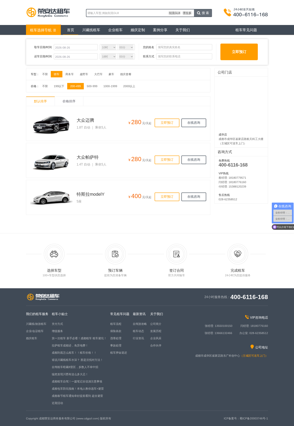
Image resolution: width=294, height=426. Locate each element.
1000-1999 (110, 86)
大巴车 (98, 74)
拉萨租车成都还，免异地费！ (70, 345)
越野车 (84, 74)
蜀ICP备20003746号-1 (254, 418)
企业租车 (115, 30)
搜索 (206, 13)
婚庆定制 (138, 30)
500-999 (92, 86)
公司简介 (155, 323)
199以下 (59, 86)
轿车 (56, 74)
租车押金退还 (118, 352)
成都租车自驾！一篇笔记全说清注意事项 (77, 381)
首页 (70, 30)
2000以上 (129, 86)
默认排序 (40, 101)
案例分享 (160, 30)
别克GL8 (174, 13)
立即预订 (239, 52)
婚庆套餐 (125, 74)
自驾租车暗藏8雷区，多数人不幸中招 (75, 367)
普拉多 (187, 13)
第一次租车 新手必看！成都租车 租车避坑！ (79, 338)
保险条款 (115, 331)
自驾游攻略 (140, 323)
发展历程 (155, 331)
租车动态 (138, 331)
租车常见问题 (246, 30)
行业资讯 (138, 338)
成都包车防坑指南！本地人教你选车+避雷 (78, 388)
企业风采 (155, 338)
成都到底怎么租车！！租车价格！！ (74, 352)
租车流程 (115, 323)
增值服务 (57, 331)
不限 (45, 74)
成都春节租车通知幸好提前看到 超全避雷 (77, 395)
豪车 (111, 74)
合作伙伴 (155, 345)
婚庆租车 (31, 338)
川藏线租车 (91, 30)
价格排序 (69, 101)
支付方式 (57, 323)
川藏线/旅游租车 (36, 323)
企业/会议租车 (35, 331)
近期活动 (57, 403)
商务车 (69, 74)
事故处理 (115, 345)
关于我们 (182, 30)
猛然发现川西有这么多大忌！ (70, 374)
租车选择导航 (41, 30)
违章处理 (115, 338)
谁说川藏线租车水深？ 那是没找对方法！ (77, 359)
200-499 (75, 86)
